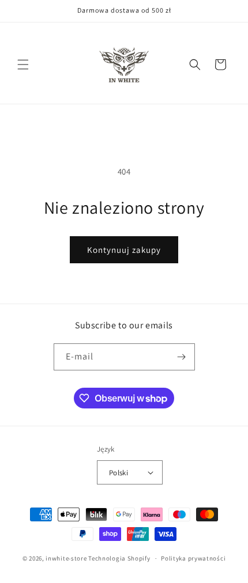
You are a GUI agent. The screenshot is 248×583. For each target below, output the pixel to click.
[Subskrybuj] (181, 356)
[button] (23, 64)
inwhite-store (66, 558)
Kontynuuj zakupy (124, 249)
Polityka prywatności (193, 558)
